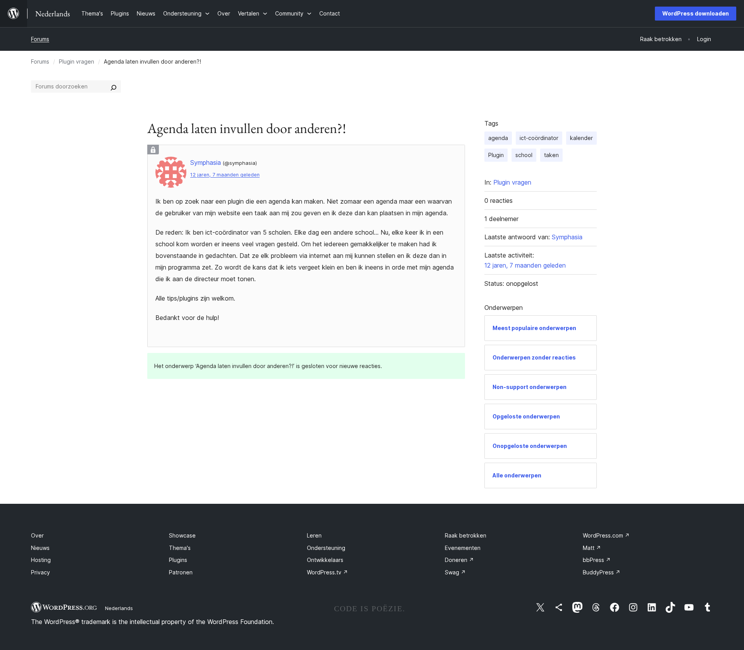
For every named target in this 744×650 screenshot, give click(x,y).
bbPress (597, 560)
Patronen (181, 572)
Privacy (40, 572)
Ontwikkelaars (325, 560)
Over (37, 535)
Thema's (180, 548)
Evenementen (462, 548)
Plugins (178, 560)
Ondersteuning (326, 548)
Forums (40, 39)
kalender (581, 138)
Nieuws (40, 548)
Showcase (182, 535)
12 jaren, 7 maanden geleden (225, 175)
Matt (592, 548)
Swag (455, 572)
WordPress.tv (327, 572)
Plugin (496, 155)
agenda (498, 138)
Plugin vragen (76, 61)
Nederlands (119, 608)
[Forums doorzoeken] (113, 86)
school (523, 155)
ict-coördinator (539, 138)
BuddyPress (601, 572)
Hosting (41, 560)
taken (551, 155)
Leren (314, 535)
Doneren (459, 560)
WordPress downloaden (695, 13)
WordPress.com (606, 535)
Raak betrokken (465, 535)
